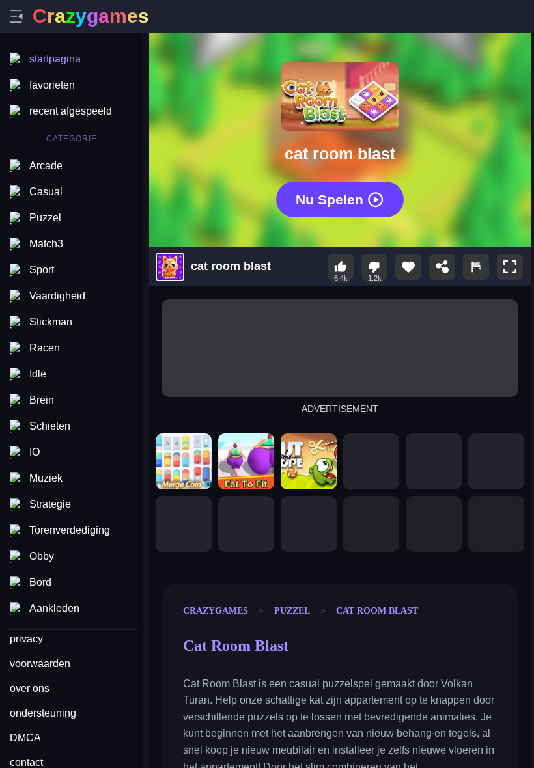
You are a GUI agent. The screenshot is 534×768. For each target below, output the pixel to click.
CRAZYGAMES (215, 610)
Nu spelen (329, 199)
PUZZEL (292, 610)
